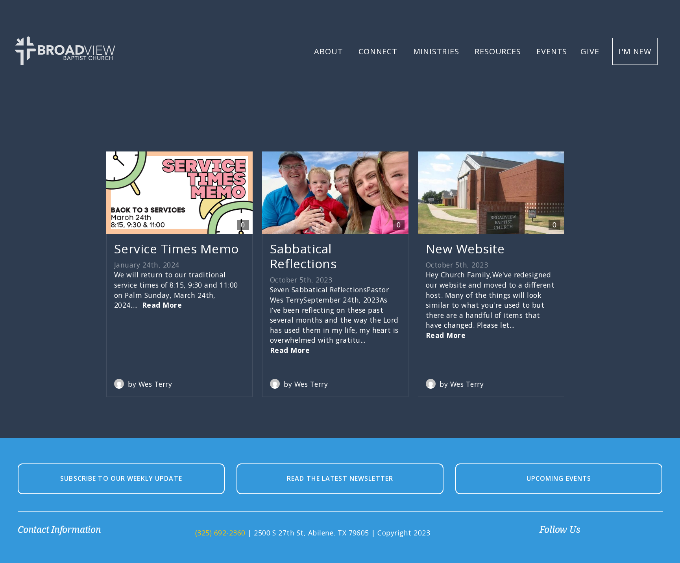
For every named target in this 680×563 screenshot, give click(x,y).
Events (551, 51)
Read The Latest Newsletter (340, 478)
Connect (378, 51)
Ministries (437, 51)
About (329, 51)
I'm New (635, 51)
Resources (499, 51)
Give (589, 51)
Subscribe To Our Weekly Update (121, 478)
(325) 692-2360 (220, 532)
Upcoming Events (559, 478)
